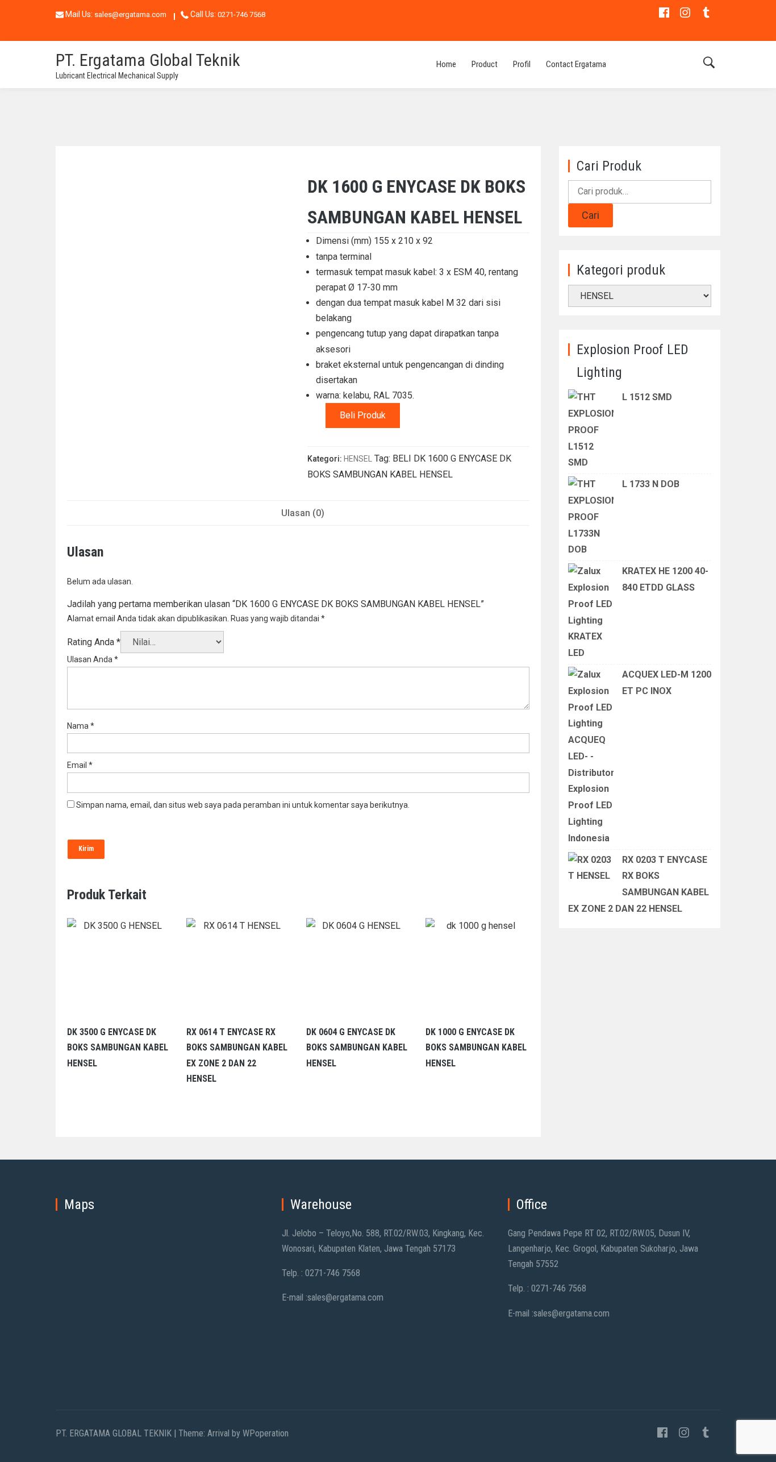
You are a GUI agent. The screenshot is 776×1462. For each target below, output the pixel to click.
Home (446, 64)
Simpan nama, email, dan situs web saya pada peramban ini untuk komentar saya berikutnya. (243, 804)
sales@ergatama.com (130, 14)
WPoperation (266, 1433)
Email (80, 765)
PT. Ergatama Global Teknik (148, 60)
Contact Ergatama (576, 64)
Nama (80, 725)
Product (485, 64)
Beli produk (363, 415)
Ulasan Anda (92, 659)
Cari (590, 215)
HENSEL (358, 458)
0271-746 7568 (241, 14)
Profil (522, 64)
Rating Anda (93, 642)
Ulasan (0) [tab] (302, 513)
